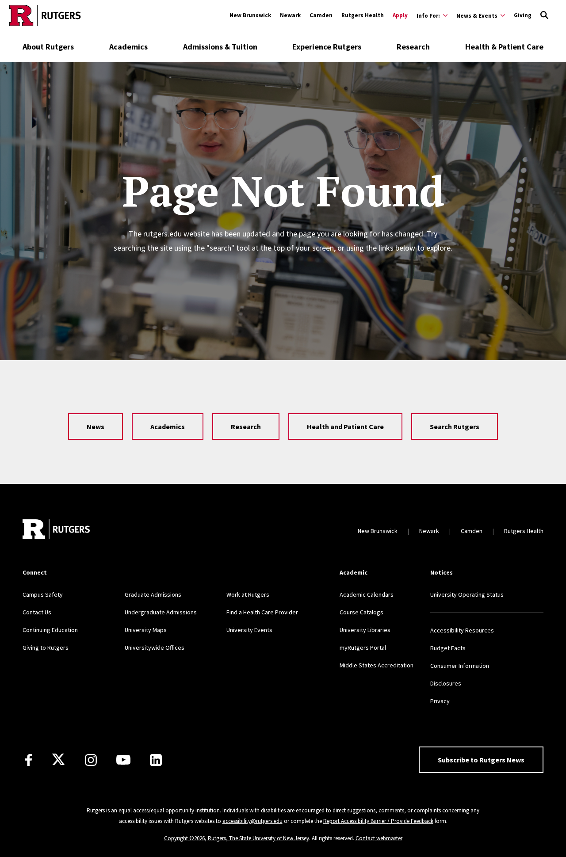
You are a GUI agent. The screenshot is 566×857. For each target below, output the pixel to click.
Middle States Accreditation (376, 665)
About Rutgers (48, 47)
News (95, 426)
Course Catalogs (361, 612)
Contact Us (37, 612)
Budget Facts (448, 648)
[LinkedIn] (156, 760)
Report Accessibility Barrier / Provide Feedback (378, 821)
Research (413, 47)
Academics (128, 47)
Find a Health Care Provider (262, 612)
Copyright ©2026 (184, 838)
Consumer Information (459, 666)
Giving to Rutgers (46, 647)
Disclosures (445, 683)
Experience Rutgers (326, 47)
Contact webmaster (379, 838)
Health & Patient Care (504, 47)
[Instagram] (91, 760)
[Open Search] (544, 15)
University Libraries (365, 630)
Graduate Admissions (153, 594)
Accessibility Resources (462, 630)
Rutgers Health (362, 15)
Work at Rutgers (247, 594)
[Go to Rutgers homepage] (45, 15)
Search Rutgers (454, 426)
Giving (523, 15)
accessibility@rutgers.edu (252, 821)
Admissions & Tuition (220, 47)
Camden (321, 15)
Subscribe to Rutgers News (481, 759)
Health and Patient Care (345, 426)
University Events (249, 630)
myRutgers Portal (363, 647)
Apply (400, 15)
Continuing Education (50, 630)
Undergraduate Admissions (161, 612)
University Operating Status (467, 594)
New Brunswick (250, 15)
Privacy (440, 701)
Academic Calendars (367, 594)
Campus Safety (43, 594)
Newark (290, 15)
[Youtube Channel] (123, 760)
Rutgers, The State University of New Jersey (258, 838)
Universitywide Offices (154, 647)
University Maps (146, 630)
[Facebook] (28, 760)
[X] (58, 759)
